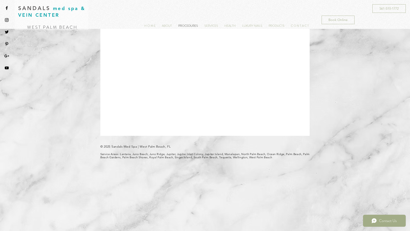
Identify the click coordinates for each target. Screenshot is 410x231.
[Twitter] (6, 32)
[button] (230, 26)
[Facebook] (6, 8)
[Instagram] (6, 20)
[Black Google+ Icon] (6, 55)
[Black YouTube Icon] (6, 67)
